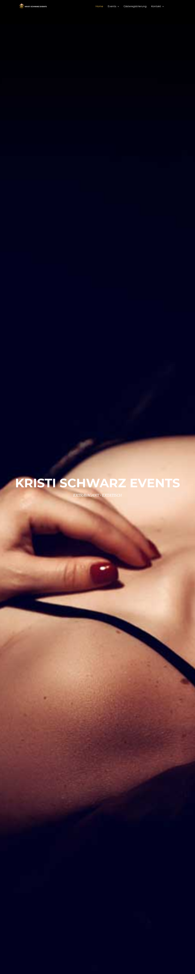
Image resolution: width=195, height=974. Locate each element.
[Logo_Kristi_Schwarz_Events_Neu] (33, 4)
